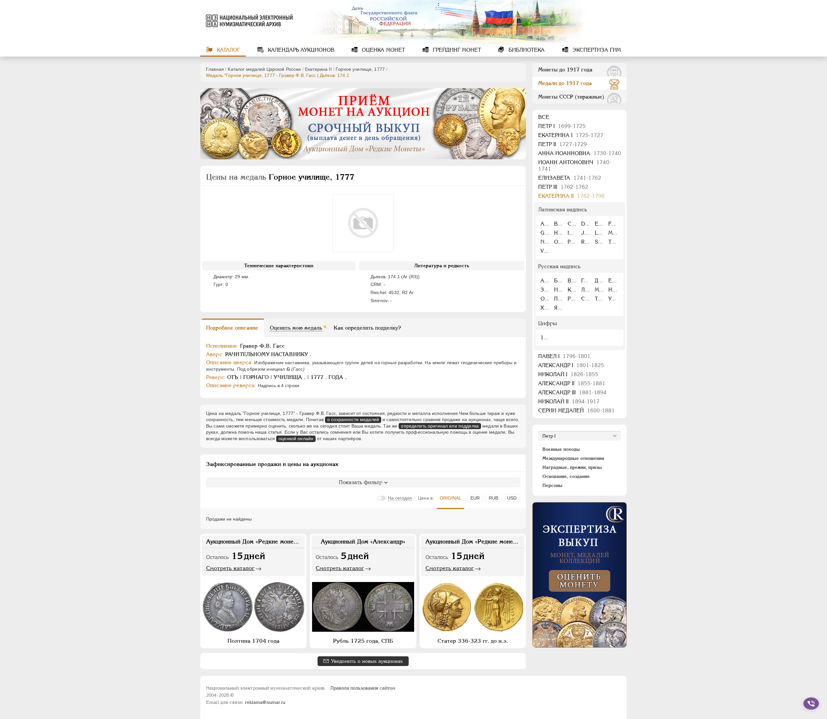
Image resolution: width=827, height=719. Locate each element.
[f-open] (811, 703)
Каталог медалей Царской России (264, 69)
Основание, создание (566, 476)
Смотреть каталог (230, 568)
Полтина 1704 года (253, 641)
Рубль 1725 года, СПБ (363, 641)
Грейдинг (456, 50)
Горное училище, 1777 (360, 69)
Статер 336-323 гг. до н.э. (472, 641)
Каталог (227, 50)
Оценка (382, 50)
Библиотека (526, 50)
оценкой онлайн (295, 438)
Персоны (552, 485)
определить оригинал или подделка (439, 425)
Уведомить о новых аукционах (367, 661)
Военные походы (561, 449)
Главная (215, 69)
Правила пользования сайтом (362, 688)
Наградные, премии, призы (572, 467)
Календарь (300, 50)
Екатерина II (318, 69)
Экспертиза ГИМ (596, 50)
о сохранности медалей (353, 419)
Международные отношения (573, 458)
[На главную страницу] (248, 20)
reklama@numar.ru (265, 702)
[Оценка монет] (579, 575)
